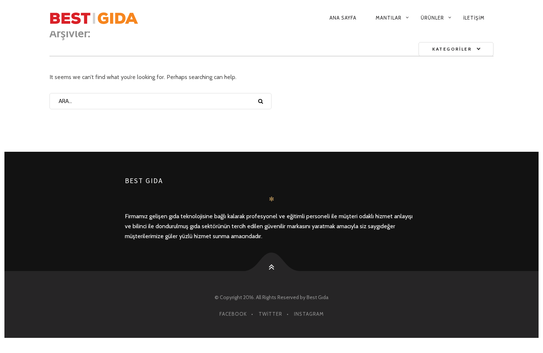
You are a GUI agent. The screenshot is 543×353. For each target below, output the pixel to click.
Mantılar (389, 18)
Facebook (233, 314)
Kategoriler (452, 49)
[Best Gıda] (124, 17)
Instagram (309, 314)
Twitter (270, 314)
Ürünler (432, 18)
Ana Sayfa (342, 18)
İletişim (474, 18)
